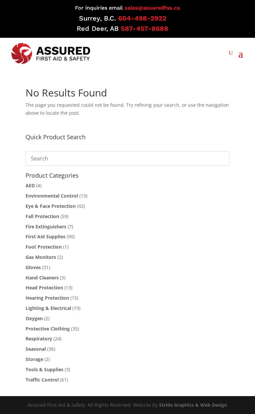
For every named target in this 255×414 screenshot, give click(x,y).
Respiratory (39, 338)
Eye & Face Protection (51, 206)
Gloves (33, 267)
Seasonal (36, 349)
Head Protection (44, 287)
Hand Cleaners (42, 277)
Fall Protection (42, 216)
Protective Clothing (48, 328)
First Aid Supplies (45, 236)
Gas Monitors (41, 257)
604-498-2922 (142, 18)
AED (30, 185)
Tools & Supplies (44, 369)
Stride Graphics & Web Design (193, 405)
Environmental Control (52, 196)
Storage (34, 359)
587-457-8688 (144, 28)
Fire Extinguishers (46, 226)
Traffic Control (42, 380)
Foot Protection (44, 247)
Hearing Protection (47, 298)
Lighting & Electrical (48, 308)
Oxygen (34, 318)
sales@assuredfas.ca (152, 8)
